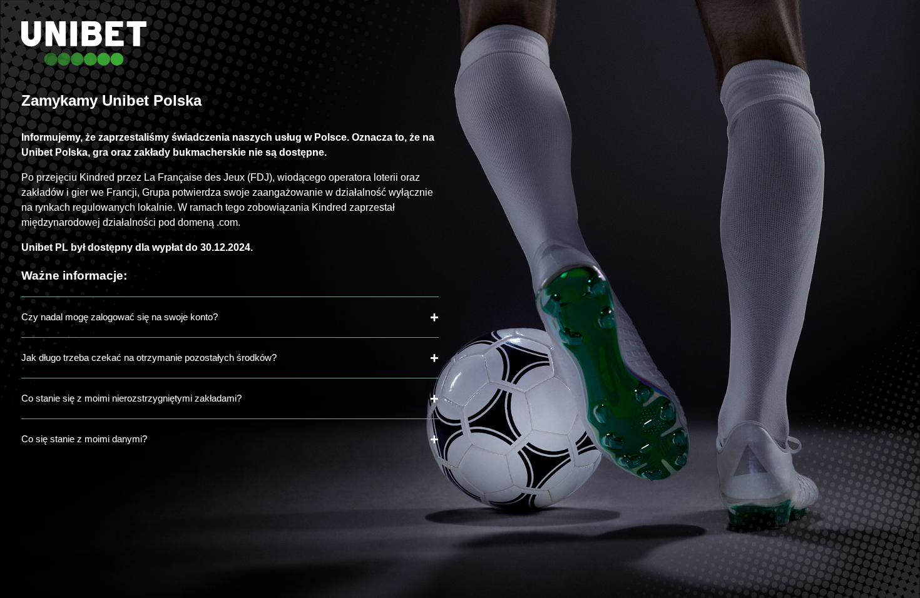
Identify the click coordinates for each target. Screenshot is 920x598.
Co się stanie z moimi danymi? (84, 438)
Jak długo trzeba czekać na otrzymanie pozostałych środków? (149, 357)
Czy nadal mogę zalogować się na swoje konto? (119, 317)
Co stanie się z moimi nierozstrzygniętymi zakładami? (131, 398)
